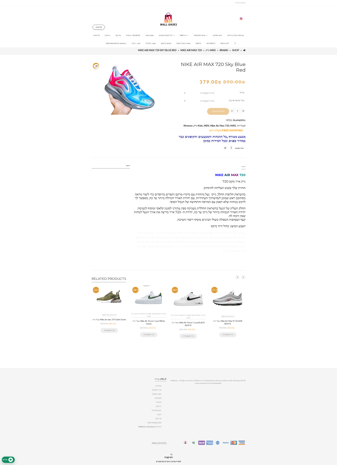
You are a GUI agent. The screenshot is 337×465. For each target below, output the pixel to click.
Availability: (239, 120)
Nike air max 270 (109, 315)
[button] (96, 66)
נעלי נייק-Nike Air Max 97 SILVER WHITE (227, 322)
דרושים (158, 406)
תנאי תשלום (156, 394)
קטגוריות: (241, 125)
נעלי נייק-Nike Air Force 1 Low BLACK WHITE (188, 323)
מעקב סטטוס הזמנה (154, 422)
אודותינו (158, 386)
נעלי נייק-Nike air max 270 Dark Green (109, 319)
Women (188, 125)
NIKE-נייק (211, 50)
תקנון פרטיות (156, 410)
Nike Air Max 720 (191, 50)
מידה (242, 92)
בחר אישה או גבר (236, 100)
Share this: (239, 148)
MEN (206, 125)
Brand (224, 50)
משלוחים (158, 398)
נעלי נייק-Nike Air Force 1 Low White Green (149, 322)
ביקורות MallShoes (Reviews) (149, 426)
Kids (200, 125)
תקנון (159, 414)
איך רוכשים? (156, 390)
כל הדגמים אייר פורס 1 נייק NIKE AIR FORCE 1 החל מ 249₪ (148, 315)
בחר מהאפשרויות (109, 330)
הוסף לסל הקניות (218, 111)
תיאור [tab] (128, 165)
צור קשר (158, 418)
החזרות (158, 402)
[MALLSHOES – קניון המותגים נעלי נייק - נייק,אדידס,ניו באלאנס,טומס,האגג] (168, 19)
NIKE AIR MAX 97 (227, 316)
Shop (235, 50)
